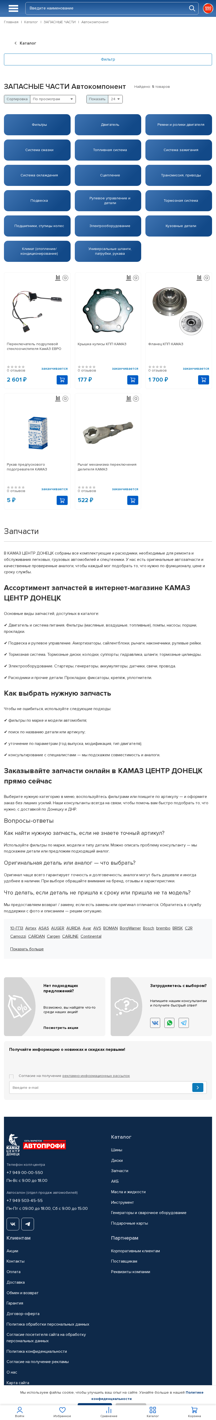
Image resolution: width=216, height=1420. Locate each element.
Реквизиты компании (130, 1271)
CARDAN (36, 936)
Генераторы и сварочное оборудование (148, 1212)
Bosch (148, 928)
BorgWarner (130, 928)
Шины (116, 1150)
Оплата (14, 1271)
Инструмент (122, 1202)
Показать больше (27, 949)
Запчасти (119, 1170)
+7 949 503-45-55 (25, 1200)
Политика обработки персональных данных (48, 1324)
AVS (97, 928)
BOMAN (110, 928)
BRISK (178, 928)
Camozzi (18, 936)
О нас (12, 1372)
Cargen (53, 936)
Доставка (16, 1282)
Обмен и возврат (23, 1293)
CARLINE (70, 936)
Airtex (30, 928)
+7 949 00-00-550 (25, 1172)
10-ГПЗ (16, 928)
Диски (117, 1160)
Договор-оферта (23, 1313)
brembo (163, 928)
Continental (91, 936)
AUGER (57, 928)
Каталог (121, 1137)
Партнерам (124, 1238)
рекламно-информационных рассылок (96, 1076)
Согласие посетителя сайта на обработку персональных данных (46, 1338)
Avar (87, 928)
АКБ (115, 1181)
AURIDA (73, 928)
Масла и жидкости (128, 1192)
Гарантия (15, 1303)
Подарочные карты (129, 1223)
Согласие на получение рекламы (38, 1361)
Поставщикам (124, 1261)
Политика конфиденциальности (37, 1351)
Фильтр (108, 59)
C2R (189, 928)
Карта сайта (18, 1382)
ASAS (43, 928)
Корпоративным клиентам (135, 1251)
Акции (12, 1251)
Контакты (15, 1261)
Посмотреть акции (60, 1028)
